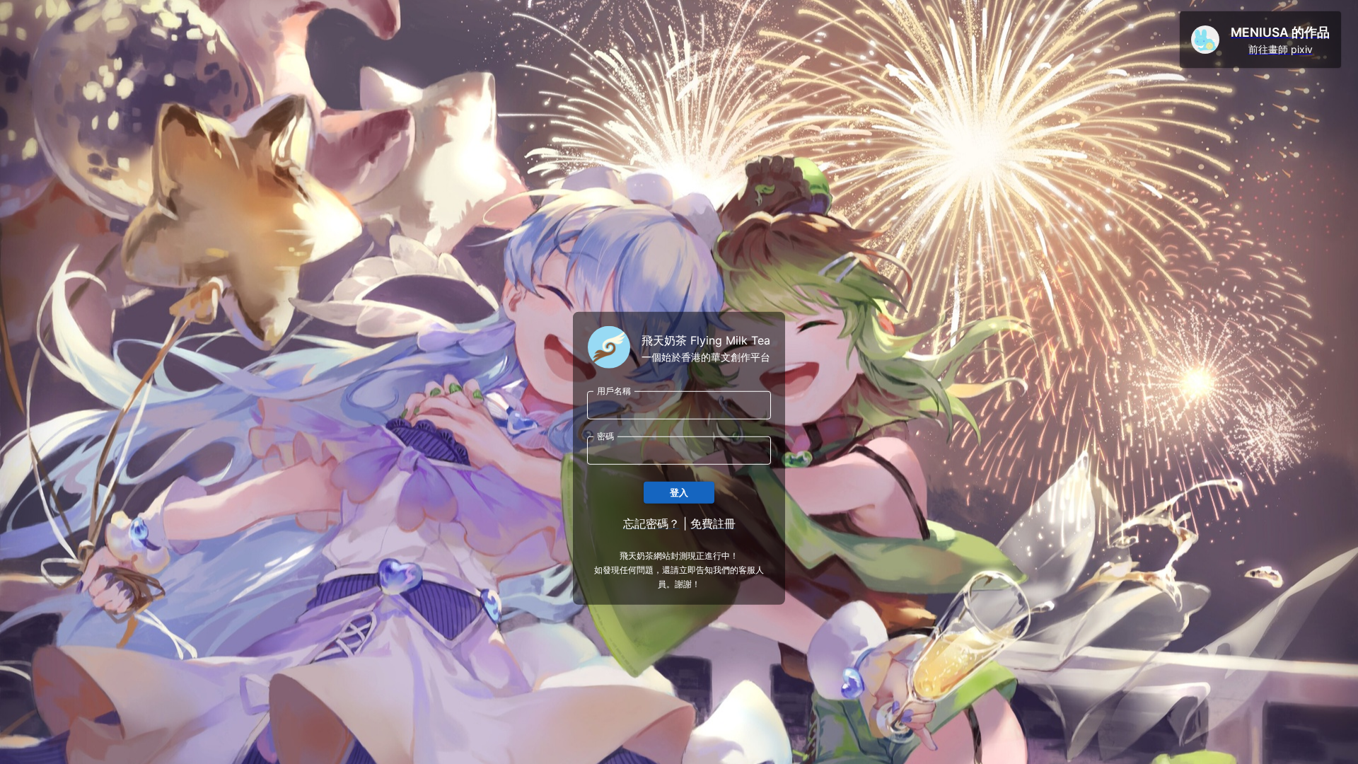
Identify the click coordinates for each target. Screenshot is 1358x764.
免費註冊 (713, 523)
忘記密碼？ (651, 523)
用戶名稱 (614, 391)
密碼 (605, 436)
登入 (679, 492)
